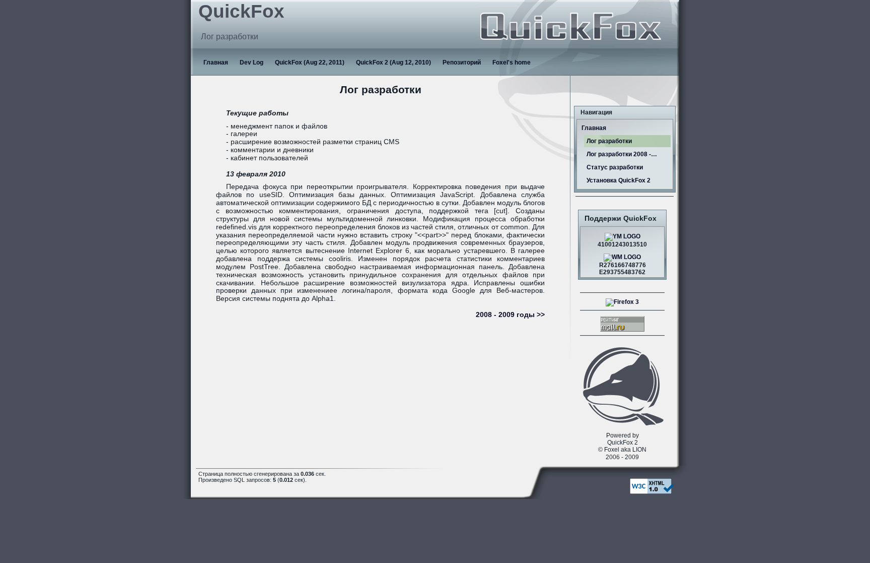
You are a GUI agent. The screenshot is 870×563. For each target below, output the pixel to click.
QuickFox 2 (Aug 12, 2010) (393, 62)
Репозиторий (462, 62)
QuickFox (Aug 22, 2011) (309, 62)
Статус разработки (615, 167)
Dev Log (251, 62)
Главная (215, 62)
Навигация (596, 112)
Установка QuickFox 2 (618, 180)
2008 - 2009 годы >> (510, 315)
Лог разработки (609, 141)
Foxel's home (511, 62)
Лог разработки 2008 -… (622, 154)
